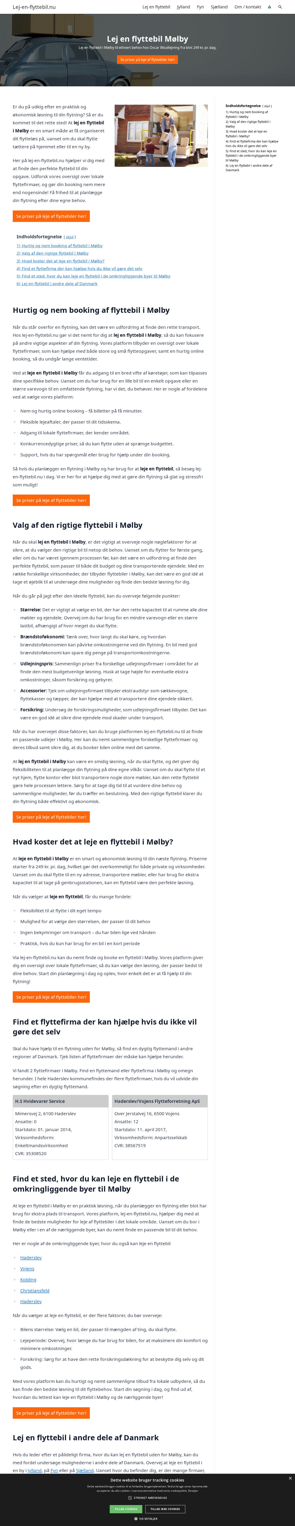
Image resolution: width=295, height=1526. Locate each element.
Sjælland (219, 7)
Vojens (27, 1268)
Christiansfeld (34, 1290)
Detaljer (193, 1491)
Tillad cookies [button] (126, 1509)
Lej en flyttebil (156, 7)
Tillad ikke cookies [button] (165, 1509)
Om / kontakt (248, 7)
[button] (147, 1519)
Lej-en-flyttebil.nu (34, 6)
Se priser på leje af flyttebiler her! (147, 59)
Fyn (200, 7)
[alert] (147, 1500)
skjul (69, 236)
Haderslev (31, 1257)
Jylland (183, 7)
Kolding (28, 1279)
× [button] (290, 1478)
